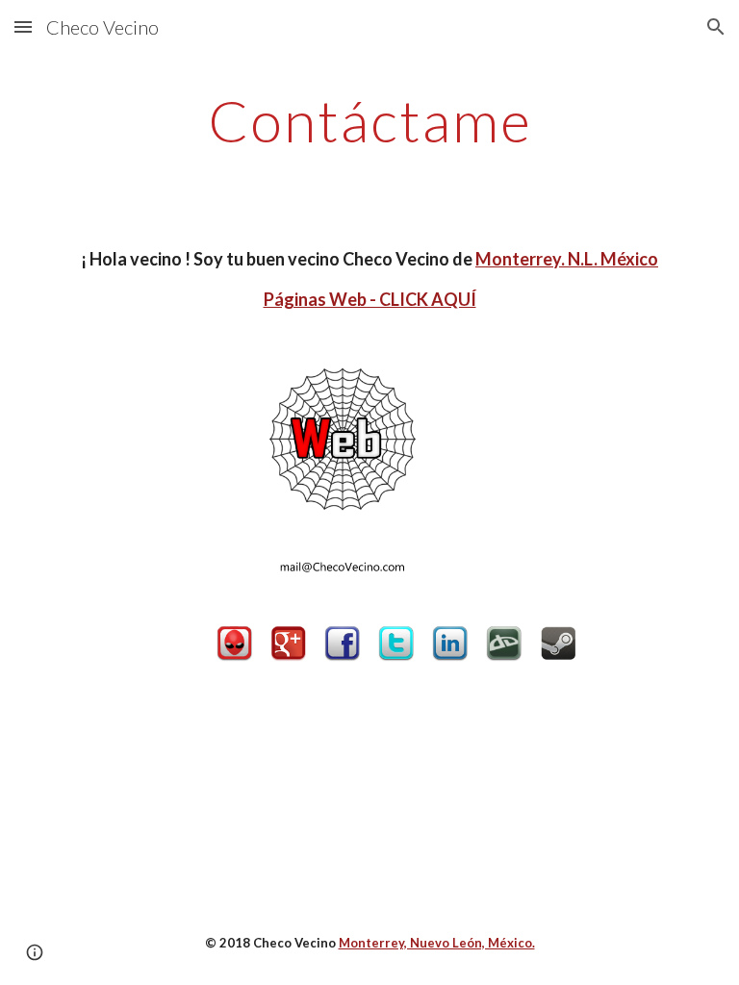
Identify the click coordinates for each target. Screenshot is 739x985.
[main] (369, 120)
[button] (23, 26)
